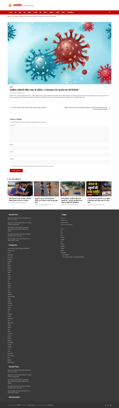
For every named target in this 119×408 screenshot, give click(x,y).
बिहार (9, 329)
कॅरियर (63, 12)
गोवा (8, 290)
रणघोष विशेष (70, 12)
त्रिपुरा (9, 310)
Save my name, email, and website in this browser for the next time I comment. (33, 166)
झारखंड (9, 301)
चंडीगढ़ (9, 292)
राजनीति (35, 12)
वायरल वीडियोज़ (11, 356)
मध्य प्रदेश (10, 334)
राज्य (24, 12)
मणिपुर (9, 331)
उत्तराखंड (10, 259)
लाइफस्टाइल (10, 353)
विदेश (20, 12)
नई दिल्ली (10, 314)
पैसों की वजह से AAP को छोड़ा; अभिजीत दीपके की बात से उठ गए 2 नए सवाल (20, 199)
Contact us (64, 220)
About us (63, 218)
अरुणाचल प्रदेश (11, 250)
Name (12, 144)
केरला (9, 274)
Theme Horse (31, 405)
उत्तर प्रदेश (10, 257)
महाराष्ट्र (10, 338)
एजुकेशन (51, 12)
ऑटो (9, 264)
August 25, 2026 (13, 202)
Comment (13, 125)
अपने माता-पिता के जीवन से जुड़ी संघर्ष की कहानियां (18, 248)
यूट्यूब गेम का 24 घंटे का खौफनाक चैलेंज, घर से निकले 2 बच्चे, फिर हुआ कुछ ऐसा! (46, 200)
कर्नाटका (9, 270)
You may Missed (15, 179)
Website (12, 159)
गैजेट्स (9, 288)
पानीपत (9, 325)
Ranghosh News (20, 93)
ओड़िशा (9, 266)
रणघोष (17, 6)
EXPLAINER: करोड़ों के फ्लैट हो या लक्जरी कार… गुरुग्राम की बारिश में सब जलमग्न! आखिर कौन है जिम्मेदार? (71, 200)
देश (15, 12)
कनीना (9, 268)
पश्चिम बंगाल (10, 323)
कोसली (9, 279)
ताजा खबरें (11, 194)
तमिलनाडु (10, 303)
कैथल (9, 277)
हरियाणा (29, 12)
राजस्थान (10, 347)
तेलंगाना (9, 307)
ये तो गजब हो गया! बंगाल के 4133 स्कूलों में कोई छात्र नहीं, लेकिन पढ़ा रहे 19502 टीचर (99, 200)
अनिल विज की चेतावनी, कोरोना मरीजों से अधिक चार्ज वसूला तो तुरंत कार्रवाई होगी (29, 107)
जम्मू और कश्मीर (11, 296)
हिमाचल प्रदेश (11, 362)
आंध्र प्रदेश (10, 255)
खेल (40, 12)
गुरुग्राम (9, 285)
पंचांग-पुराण (10, 318)
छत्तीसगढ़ (10, 294)
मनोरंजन (58, 12)
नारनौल (9, 316)
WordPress (51, 405)
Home (10, 12)
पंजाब (9, 320)
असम (9, 253)
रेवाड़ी (9, 351)
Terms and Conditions (66, 224)
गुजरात (9, 283)
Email (11, 152)
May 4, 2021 (13, 93)
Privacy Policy (64, 222)
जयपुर (9, 299)
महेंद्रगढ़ (9, 340)
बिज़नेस (45, 12)
